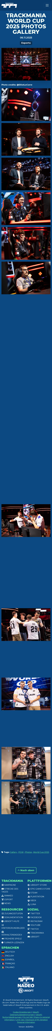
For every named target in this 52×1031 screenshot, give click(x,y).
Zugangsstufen (13, 913)
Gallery (13, 852)
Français (9, 963)
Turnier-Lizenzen (13, 942)
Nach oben (27, 870)
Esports (26, 42)
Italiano (9, 967)
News (7, 903)
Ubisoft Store (38, 885)
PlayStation (37, 896)
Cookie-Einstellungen (22, 1012)
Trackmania (37, 933)
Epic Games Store (40, 889)
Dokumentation (13, 917)
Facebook (36, 917)
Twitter (35, 913)
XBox (33, 900)
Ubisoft (34, 937)
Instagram (36, 921)
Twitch (34, 929)
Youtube (35, 925)
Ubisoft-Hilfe (11, 921)
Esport (8, 899)
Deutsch (9, 952)
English (9, 956)
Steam (33, 893)
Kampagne (10, 885)
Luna (33, 904)
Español (9, 959)
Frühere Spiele (13, 939)
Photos (28, 852)
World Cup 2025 (41, 852)
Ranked (8, 895)
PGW (21, 852)
